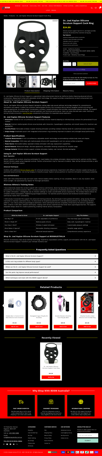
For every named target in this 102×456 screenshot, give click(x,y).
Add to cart (14, 326)
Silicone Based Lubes (27, 170)
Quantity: (66, 61)
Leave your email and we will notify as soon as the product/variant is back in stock (80, 78)
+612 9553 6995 (14, 433)
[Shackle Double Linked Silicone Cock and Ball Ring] (87, 303)
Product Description (32, 91)
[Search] (92, 8)
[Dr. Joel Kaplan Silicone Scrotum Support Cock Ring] (51, 353)
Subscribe (91, 83)
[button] (5, 46)
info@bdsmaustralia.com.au (13, 437)
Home (5, 16)
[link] (74, 64)
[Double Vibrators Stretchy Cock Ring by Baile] (63, 303)
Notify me (51, 377)
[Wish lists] (96, 8)
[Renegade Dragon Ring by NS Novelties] (39, 303)
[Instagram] (7, 444)
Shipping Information (51, 91)
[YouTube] (14, 444)
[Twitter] (17, 444)
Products (12, 16)
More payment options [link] (80, 73)
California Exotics (74, 49)
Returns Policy (68, 91)
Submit (88, 440)
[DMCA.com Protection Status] (52, 452)
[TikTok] (10, 444)
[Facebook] (4, 444)
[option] (31, 46)
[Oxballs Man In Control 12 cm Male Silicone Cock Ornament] (15, 303)
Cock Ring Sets (27, 113)
